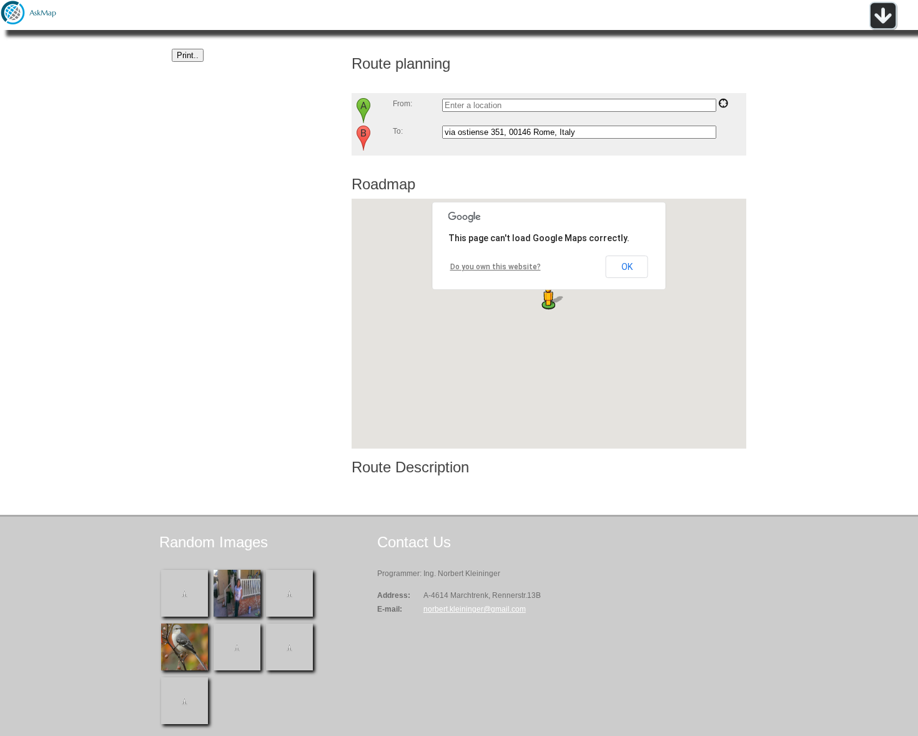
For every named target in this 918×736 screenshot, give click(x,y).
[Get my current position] (723, 105)
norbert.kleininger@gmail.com (474, 609)
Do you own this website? (495, 266)
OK (627, 267)
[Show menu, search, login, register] (883, 27)
